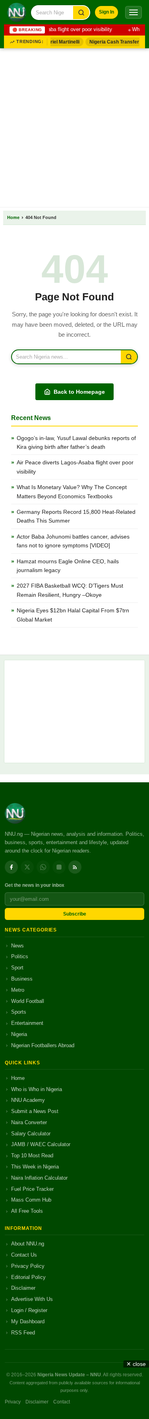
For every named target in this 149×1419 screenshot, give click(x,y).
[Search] (81, 12)
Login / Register (29, 1310)
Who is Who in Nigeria (36, 1089)
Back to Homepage (79, 392)
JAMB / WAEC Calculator (40, 1144)
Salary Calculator (30, 1134)
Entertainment (27, 1023)
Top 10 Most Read (32, 1155)
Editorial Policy (28, 1277)
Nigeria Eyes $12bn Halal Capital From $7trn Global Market (73, 614)
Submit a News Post (34, 1111)
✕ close (136, 1364)
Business (22, 979)
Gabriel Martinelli (58, 41)
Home (13, 217)
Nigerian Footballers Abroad (42, 1045)
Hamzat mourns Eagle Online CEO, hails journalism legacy (68, 565)
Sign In (106, 12)
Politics (19, 956)
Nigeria (19, 1034)
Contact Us (24, 1255)
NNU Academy (28, 1100)
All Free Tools (27, 1211)
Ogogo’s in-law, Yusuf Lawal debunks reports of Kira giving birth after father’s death (76, 442)
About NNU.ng (27, 1244)
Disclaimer (23, 1288)
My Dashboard (28, 1321)
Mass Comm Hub (31, 1200)
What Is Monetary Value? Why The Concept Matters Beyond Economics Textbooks (72, 491)
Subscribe (74, 914)
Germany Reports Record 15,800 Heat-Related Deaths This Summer (76, 516)
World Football (27, 1001)
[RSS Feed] (74, 867)
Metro (17, 990)
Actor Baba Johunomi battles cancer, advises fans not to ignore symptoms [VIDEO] (73, 541)
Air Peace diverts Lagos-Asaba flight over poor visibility (75, 466)
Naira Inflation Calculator (39, 1178)
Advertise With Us (32, 1299)
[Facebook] (11, 867)
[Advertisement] (74, 126)
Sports (18, 1012)
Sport (17, 968)
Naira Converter (29, 1122)
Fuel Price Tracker (32, 1189)
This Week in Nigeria (35, 1167)
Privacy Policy (28, 1266)
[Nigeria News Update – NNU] (16, 12)
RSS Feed (23, 1333)
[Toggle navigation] (133, 12)
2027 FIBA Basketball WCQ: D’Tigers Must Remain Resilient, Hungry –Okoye (70, 590)
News (17, 946)
